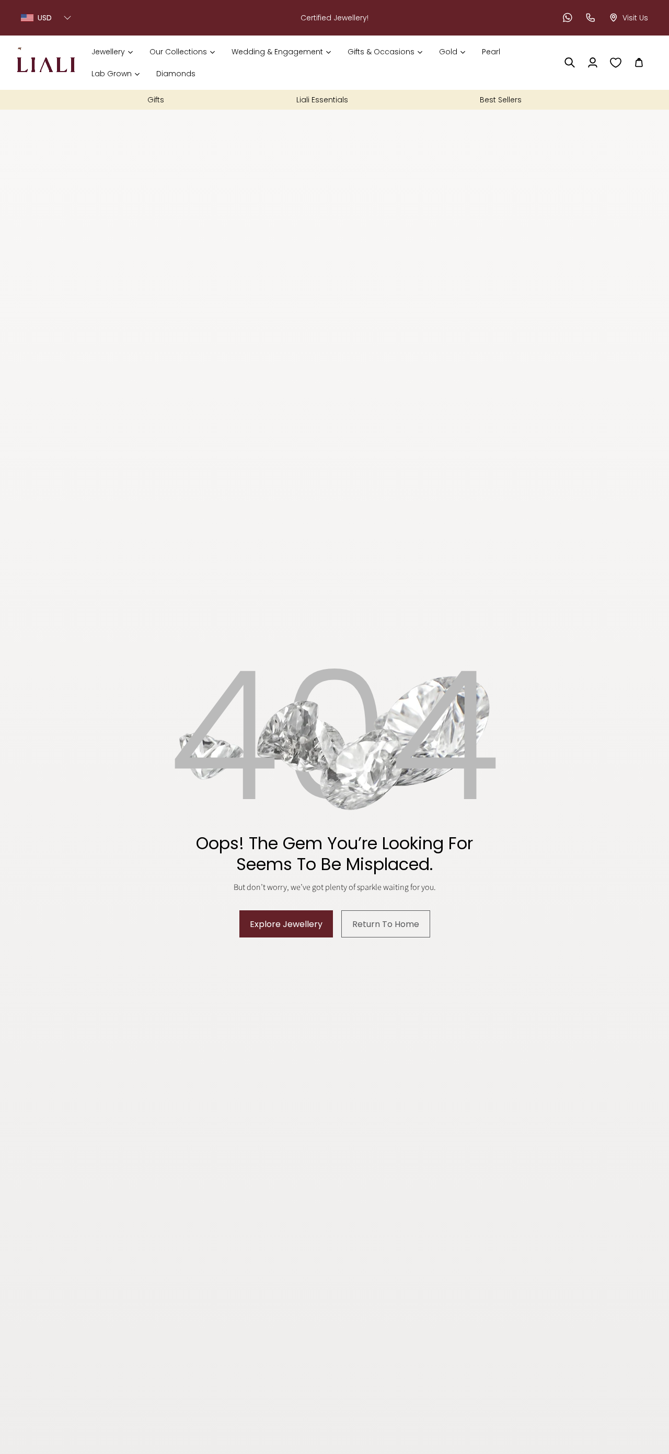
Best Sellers (501, 100)
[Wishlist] (615, 62)
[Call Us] (590, 18)
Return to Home (385, 924)
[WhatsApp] (567, 18)
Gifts (155, 100)
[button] (112, 52)
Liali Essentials (322, 100)
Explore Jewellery (286, 924)
